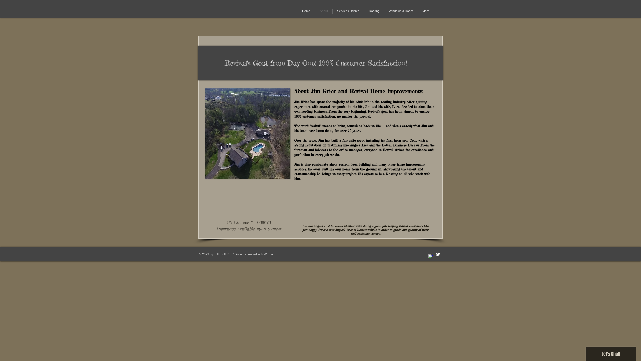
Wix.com (269, 254)
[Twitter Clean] (438, 254)
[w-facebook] (430, 256)
